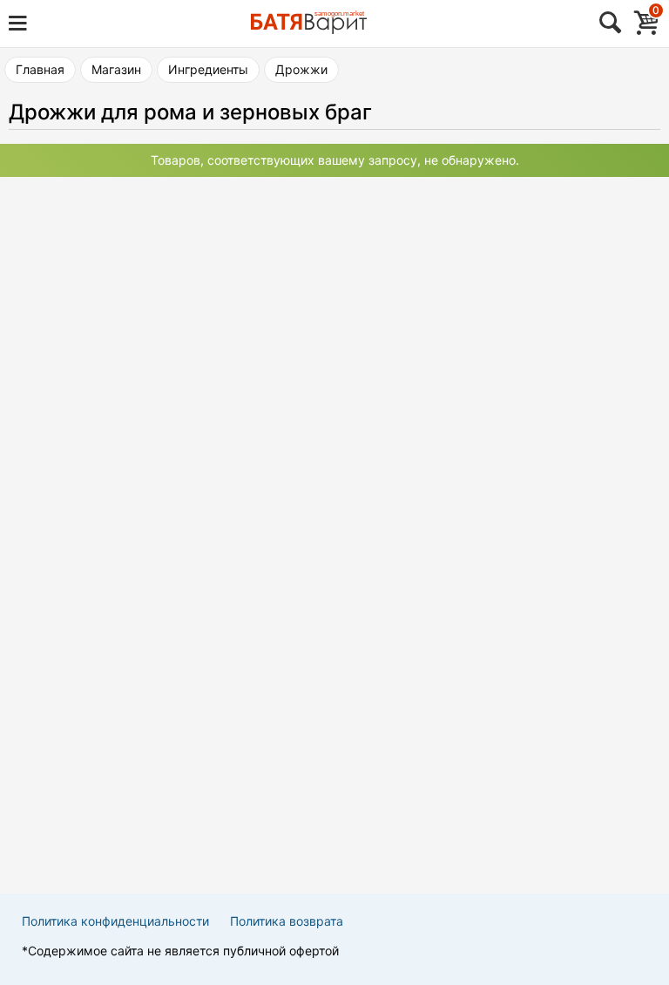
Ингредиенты (208, 69)
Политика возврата (286, 921)
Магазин (116, 69)
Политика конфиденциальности (115, 921)
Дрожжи (301, 69)
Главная (40, 69)
